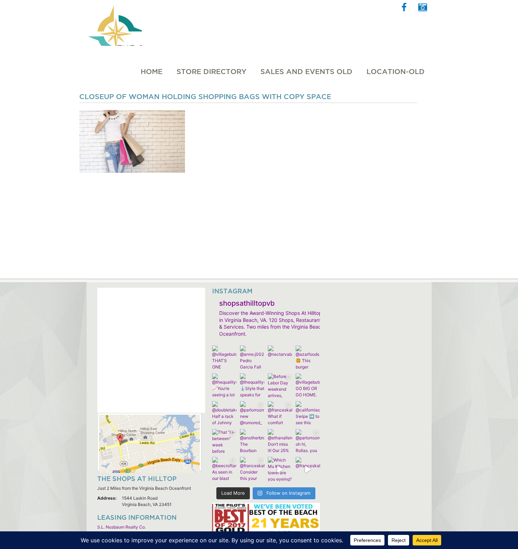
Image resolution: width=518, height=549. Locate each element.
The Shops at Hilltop (114, 23)
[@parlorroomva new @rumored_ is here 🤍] (252, 413)
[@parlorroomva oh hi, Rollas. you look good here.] (308, 441)
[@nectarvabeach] (280, 358)
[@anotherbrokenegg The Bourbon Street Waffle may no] (252, 441)
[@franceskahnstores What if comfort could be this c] (280, 413)
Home (151, 71)
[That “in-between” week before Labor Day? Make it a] (224, 441)
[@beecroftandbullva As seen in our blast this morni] (224, 469)
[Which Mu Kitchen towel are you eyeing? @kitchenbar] (280, 469)
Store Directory (211, 71)
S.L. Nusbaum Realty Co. (121, 527)
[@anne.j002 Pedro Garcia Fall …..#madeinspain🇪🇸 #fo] (252, 358)
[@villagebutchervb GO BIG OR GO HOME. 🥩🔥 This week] (308, 385)
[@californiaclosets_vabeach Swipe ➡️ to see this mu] (308, 413)
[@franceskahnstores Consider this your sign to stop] (252, 469)
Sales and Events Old (306, 71)
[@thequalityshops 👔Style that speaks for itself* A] (252, 385)
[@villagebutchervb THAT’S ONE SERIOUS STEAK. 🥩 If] (224, 358)
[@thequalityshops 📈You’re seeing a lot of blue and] (224, 385)
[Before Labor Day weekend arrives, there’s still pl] (280, 385)
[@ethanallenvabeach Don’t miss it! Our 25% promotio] (280, 441)
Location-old (395, 71)
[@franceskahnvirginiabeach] (308, 469)
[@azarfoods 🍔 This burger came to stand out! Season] (308, 358)
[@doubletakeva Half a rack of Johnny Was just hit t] (224, 413)
